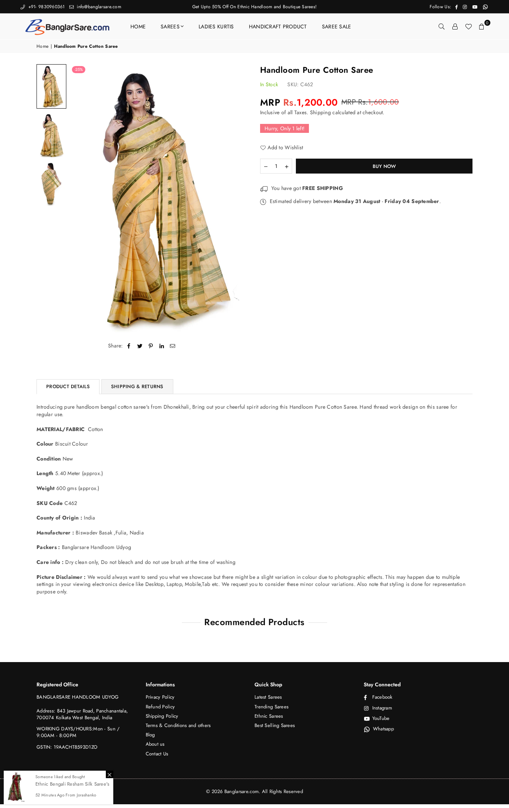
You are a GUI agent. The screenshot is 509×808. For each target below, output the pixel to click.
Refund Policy (160, 706)
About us (155, 744)
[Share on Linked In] (162, 346)
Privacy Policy (160, 697)
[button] (482, 26)
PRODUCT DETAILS (68, 386)
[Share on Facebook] (129, 346)
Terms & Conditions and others (178, 725)
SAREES (170, 26)
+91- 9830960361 (45, 6)
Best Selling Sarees (275, 725)
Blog (150, 734)
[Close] (109, 774)
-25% (79, 69)
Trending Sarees (271, 706)
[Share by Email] (173, 346)
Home (42, 46)
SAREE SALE (336, 26)
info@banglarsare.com (98, 6)
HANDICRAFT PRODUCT (278, 26)
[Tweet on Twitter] (140, 346)
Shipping (320, 112)
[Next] (238, 198)
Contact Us (157, 753)
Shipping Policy (162, 716)
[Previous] (80, 198)
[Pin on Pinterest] (151, 346)
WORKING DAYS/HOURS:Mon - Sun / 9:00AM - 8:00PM (78, 732)
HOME (138, 26)
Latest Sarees (268, 697)
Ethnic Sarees (269, 716)
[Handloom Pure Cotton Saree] (51, 86)
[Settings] (455, 26)
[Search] (441, 26)
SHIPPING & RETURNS (137, 386)
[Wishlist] (468, 26)
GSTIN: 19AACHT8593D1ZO (67, 747)
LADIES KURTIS (216, 26)
